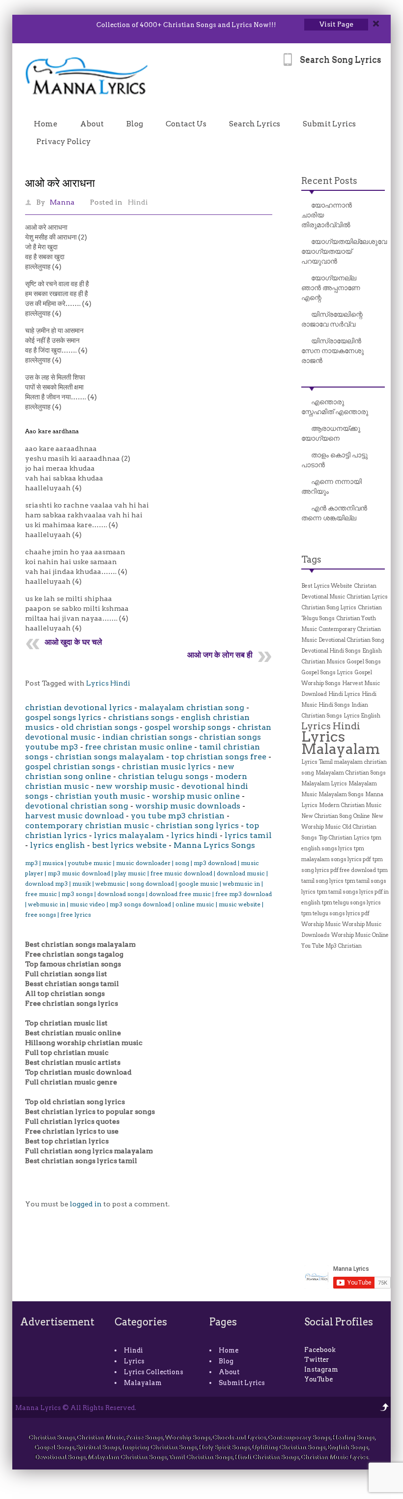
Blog (134, 124)
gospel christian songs (70, 766)
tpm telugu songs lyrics (351, 902)
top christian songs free (218, 756)
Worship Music (321, 924)
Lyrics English (362, 716)
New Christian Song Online (335, 816)
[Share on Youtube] (66, 25)
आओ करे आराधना (60, 183)
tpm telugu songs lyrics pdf (335, 913)
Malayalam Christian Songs (351, 773)
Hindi (138, 202)
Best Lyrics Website (326, 586)
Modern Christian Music (350, 805)
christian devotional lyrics (78, 707)
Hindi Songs (334, 705)
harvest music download (74, 815)
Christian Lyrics (367, 597)
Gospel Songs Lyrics (327, 672)
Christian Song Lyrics (328, 607)
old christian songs (99, 727)
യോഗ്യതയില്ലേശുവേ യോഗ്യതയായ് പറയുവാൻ (344, 251)
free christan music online (138, 746)
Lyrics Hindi (108, 683)
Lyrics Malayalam (340, 742)
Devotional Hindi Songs (331, 651)
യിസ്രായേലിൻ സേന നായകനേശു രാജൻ (332, 350)
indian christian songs (147, 737)
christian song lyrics (197, 825)
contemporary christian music (87, 825)
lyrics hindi (194, 835)
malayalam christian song (191, 707)
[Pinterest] (79, 25)
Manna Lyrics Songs (214, 845)
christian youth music (100, 796)
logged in (86, 1204)
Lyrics (134, 1361)
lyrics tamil (248, 835)
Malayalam (143, 1382)
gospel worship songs (187, 727)
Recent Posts (329, 181)
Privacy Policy (63, 141)
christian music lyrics (166, 766)
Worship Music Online (360, 935)
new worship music (135, 786)
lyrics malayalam (129, 835)
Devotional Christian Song (351, 640)
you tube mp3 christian (178, 815)
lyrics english (57, 845)
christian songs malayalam (109, 756)
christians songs (141, 717)
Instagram (321, 1369)
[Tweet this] (28, 25)
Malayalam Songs (341, 794)
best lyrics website (129, 845)
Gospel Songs (363, 662)
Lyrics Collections (153, 1372)
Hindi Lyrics (344, 694)
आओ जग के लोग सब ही (220, 655)
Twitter (316, 1359)
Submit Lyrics (329, 124)
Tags (311, 559)
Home (46, 124)
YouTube (318, 1379)
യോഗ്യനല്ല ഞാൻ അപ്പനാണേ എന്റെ (330, 287)
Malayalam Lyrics (324, 783)
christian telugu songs (163, 776)
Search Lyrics (254, 124)
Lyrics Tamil (317, 762)
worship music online (196, 796)
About (92, 124)
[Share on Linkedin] (53, 25)
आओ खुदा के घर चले (73, 642)
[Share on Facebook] (40, 25)
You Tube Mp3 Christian (331, 946)
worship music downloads (187, 805)
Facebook (320, 1349)
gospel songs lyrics (63, 717)
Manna (62, 202)
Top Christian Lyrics (344, 838)
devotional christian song (76, 805)
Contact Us (186, 124)
